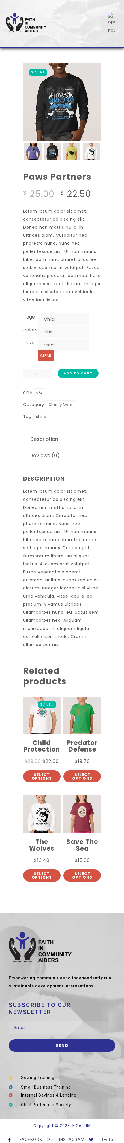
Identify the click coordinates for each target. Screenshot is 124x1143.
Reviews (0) (44, 455)
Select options (42, 776)
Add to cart (78, 373)
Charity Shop (60, 404)
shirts (41, 416)
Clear (45, 355)
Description (44, 439)
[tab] (44, 439)
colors (30, 330)
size (30, 343)
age (30, 317)
